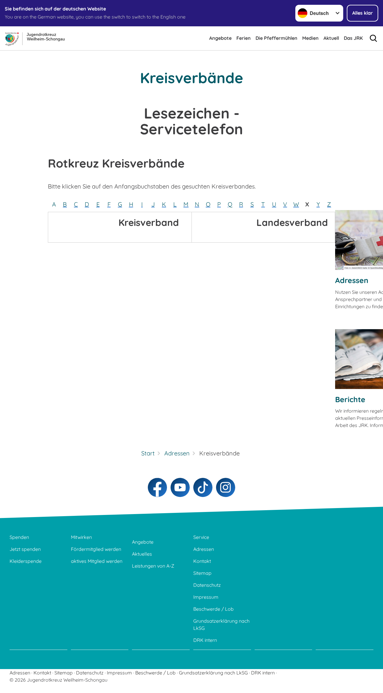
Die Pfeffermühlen (276, 38)
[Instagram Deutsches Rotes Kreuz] (225, 487)
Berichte (350, 399)
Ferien (243, 38)
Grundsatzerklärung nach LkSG (221, 624)
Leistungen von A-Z (153, 566)
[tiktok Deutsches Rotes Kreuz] (202, 487)
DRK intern (205, 640)
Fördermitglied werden (96, 549)
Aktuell (331, 38)
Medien (310, 38)
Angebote (220, 38)
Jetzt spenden (25, 549)
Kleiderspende (26, 561)
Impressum (205, 597)
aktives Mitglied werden (96, 561)
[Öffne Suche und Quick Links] (373, 38)
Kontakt (202, 561)
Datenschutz (207, 585)
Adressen (351, 280)
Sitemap (202, 573)
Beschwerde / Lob (213, 609)
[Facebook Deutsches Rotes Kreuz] (157, 487)
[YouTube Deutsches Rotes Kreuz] (180, 487)
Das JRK (353, 38)
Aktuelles (142, 554)
